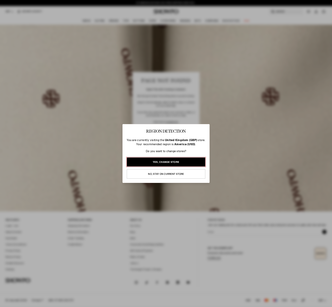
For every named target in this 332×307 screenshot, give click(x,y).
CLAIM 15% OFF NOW (205, 180)
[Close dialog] (240, 102)
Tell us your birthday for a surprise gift (199, 169)
